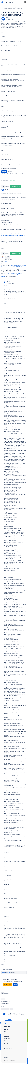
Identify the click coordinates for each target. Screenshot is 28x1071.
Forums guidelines (8, 1033)
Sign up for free (7, 984)
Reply (2, 248)
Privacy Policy (7, 1053)
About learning (7, 1038)
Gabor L (8, 17)
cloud (11, 1009)
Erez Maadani (8, 256)
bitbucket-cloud (5, 1009)
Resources (6, 1040)
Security (6, 1057)
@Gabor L (6, 261)
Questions (18, 7)
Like (5, 961)
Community (10, 2)
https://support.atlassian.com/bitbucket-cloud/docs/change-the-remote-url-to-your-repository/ (11, 275)
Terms (5, 1055)
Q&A (9, 7)
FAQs (5, 1031)
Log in (3, 972)
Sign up (8, 972)
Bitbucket (13, 7)
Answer (4, 171)
